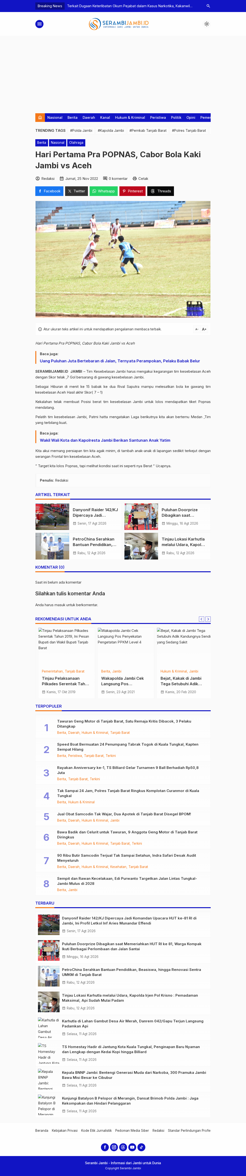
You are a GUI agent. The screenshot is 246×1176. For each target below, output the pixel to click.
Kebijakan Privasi (65, 1130)
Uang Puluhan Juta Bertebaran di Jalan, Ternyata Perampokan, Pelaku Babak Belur (120, 360)
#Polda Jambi (81, 130)
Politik (176, 117)
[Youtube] (132, 1147)
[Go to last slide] (201, 619)
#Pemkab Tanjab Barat (147, 130)
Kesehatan (118, 867)
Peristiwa (158, 117)
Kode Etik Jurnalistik (96, 1130)
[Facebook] (105, 1147)
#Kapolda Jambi (111, 130)
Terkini (111, 756)
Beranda (41, 1130)
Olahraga (76, 143)
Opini (190, 117)
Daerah (89, 117)
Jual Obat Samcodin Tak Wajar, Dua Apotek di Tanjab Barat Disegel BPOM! (124, 814)
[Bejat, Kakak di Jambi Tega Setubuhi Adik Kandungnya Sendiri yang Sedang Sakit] (182, 647)
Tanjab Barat (72, 671)
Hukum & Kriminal (130, 117)
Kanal (105, 117)
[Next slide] (208, 619)
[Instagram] (114, 1147)
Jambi (114, 671)
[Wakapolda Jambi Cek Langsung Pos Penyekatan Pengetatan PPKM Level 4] (123, 647)
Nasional (54, 117)
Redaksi (158, 1130)
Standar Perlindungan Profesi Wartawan (198, 1130)
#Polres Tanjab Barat (189, 130)
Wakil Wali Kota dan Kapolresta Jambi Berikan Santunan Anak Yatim (105, 440)
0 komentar (118, 178)
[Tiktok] (141, 1147)
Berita (73, 117)
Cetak (143, 178)
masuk (60, 605)
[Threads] (123, 1147)
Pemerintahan (49, 671)
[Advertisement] (123, 72)
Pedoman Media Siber (132, 1130)
